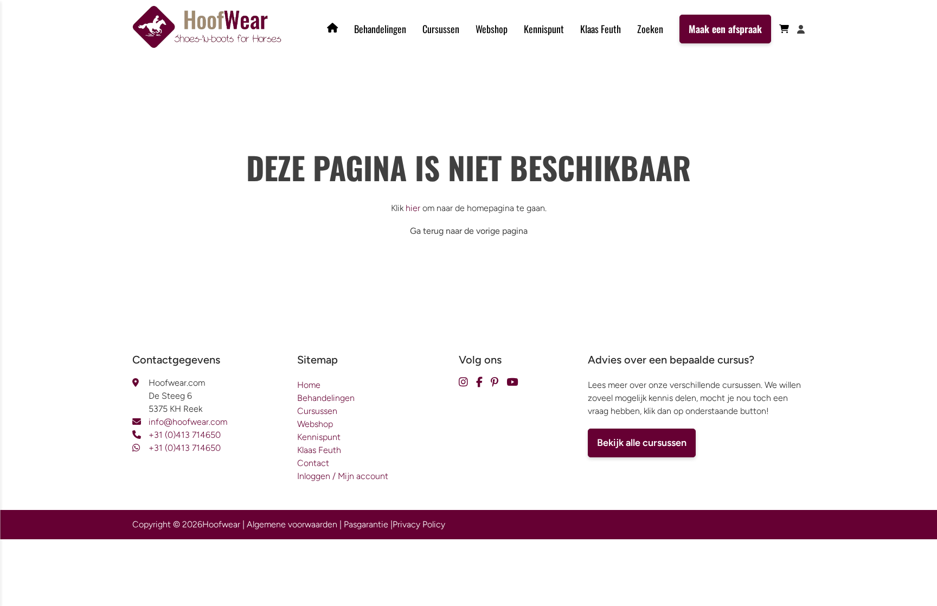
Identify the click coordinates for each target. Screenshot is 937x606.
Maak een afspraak (725, 29)
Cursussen (440, 29)
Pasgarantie (366, 524)
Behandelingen (380, 29)
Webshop (492, 29)
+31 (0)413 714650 (185, 435)
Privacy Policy (419, 524)
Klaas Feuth (600, 29)
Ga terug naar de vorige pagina (469, 231)
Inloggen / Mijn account (342, 476)
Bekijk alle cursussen (641, 443)
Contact (313, 463)
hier (413, 208)
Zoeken (650, 29)
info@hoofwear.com (188, 422)
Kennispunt (544, 29)
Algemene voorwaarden (292, 524)
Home (308, 385)
